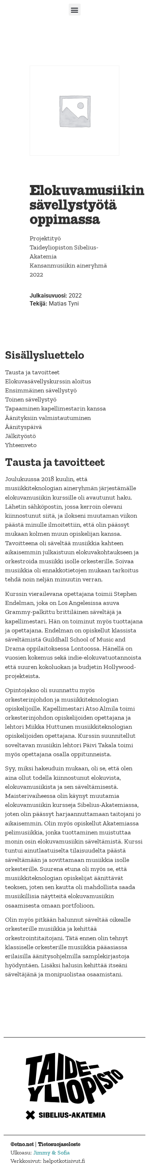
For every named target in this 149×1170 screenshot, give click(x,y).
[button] (75, 10)
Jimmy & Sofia (51, 1152)
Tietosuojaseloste (59, 1144)
